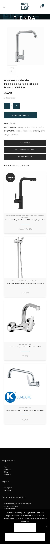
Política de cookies (25, 537)
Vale (25, 527)
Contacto (7, 474)
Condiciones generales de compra (17, 503)
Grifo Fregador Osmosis (24, 215)
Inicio (6, 467)
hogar (7, 134)
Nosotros (7, 469)
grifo (43, 130)
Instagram (8, 488)
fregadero (27, 130)
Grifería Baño (21, 281)
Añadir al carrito (20, 115)
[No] (46, 526)
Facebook (8, 490)
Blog (6, 472)
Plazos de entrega (11, 506)
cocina (19, 130)
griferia (36, 130)
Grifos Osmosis (33, 215)
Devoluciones (9, 508)
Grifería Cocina (37, 127)
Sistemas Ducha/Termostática (31, 281)
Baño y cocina (23, 127)
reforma (14, 134)
